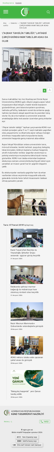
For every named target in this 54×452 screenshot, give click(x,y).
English (18, 3)
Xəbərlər (14, 23)
